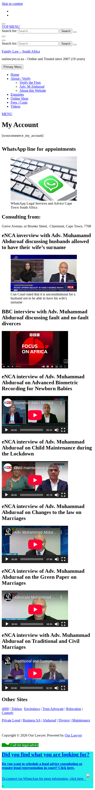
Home (15, 74)
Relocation (73, 709)
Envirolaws (32, 709)
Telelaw (16, 709)
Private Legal (11, 720)
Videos (15, 106)
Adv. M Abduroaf (31, 86)
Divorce (64, 720)
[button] (7, 114)
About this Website (32, 90)
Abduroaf (49, 720)
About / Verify (21, 78)
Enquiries (17, 94)
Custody (7, 713)
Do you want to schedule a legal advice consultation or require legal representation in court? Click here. (42, 766)
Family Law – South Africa (21, 51)
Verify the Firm (30, 82)
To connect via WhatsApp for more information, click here (44, 778)
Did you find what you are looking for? (45, 754)
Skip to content (12, 4)
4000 (5, 709)
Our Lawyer (73, 735)
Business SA (31, 720)
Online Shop (19, 98)
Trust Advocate (53, 709)
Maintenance (80, 720)
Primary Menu (12, 67)
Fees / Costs (19, 102)
